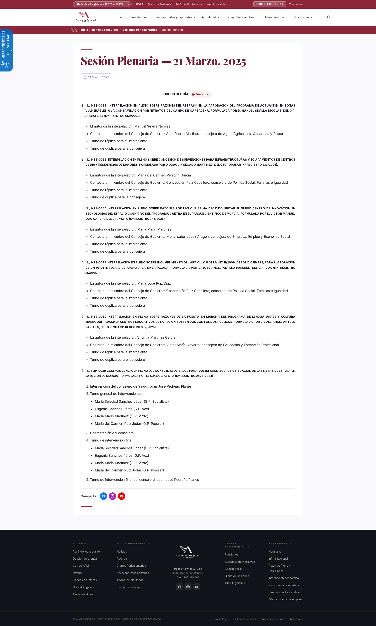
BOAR (139, 4)
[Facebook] (179, 586)
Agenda (122, 558)
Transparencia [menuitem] (275, 17)
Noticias (122, 551)
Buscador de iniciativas (240, 561)
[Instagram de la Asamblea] (112, 496)
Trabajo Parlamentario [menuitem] (240, 17)
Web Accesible (216, 4)
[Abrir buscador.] (329, 17)
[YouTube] (196, 586)
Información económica (284, 578)
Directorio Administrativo (284, 592)
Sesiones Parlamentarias (139, 29)
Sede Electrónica (270, 4)
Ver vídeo (203, 94)
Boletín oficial (233, 568)
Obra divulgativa (83, 587)
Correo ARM (81, 565)
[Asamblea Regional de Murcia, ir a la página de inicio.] (86, 17)
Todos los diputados (130, 580)
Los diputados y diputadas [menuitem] (174, 17)
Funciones (231, 554)
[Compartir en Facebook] (103, 496)
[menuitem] (139, 4)
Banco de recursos (105, 29)
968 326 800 (191, 577)
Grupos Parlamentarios (131, 565)
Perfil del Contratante (189, 4)
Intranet (77, 572)
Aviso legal (221, 619)
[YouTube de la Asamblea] (121, 496)
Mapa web (296, 619)
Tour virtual (296, 4)
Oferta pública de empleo (285, 599)
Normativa (275, 551)
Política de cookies (244, 619)
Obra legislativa (235, 583)
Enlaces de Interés (85, 580)
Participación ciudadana (284, 585)
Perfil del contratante (86, 551)
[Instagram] (188, 586)
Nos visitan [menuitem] (301, 17)
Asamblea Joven (83, 594)
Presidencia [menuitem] (138, 17)
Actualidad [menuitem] (208, 17)
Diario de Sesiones (159, 4)
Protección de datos (273, 619)
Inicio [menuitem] (121, 17)
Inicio (84, 29)
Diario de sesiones (237, 576)
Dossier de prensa (85, 558)
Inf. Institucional (278, 558)
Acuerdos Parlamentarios (133, 572)
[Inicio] (74, 29)
